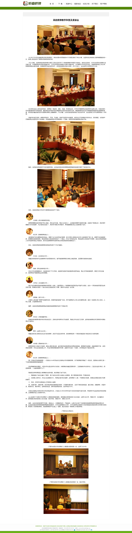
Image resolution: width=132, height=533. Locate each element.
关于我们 (95, 4)
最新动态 (77, 4)
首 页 (52, 4)
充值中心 (69, 4)
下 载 (60, 4)
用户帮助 (103, 4)
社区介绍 (86, 4)
